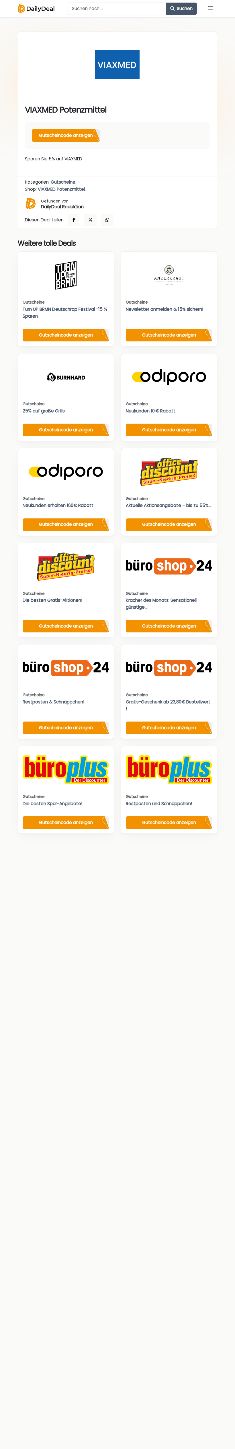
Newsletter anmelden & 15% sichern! (164, 309)
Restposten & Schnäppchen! (53, 702)
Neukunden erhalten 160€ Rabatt (58, 505)
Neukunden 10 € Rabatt (150, 411)
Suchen (184, 8)
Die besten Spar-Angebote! (52, 804)
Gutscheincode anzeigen (66, 135)
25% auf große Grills (44, 411)
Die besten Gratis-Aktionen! (52, 600)
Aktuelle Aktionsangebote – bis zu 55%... (168, 505)
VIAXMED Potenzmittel (61, 189)
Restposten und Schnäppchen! (159, 804)
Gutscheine (63, 182)
